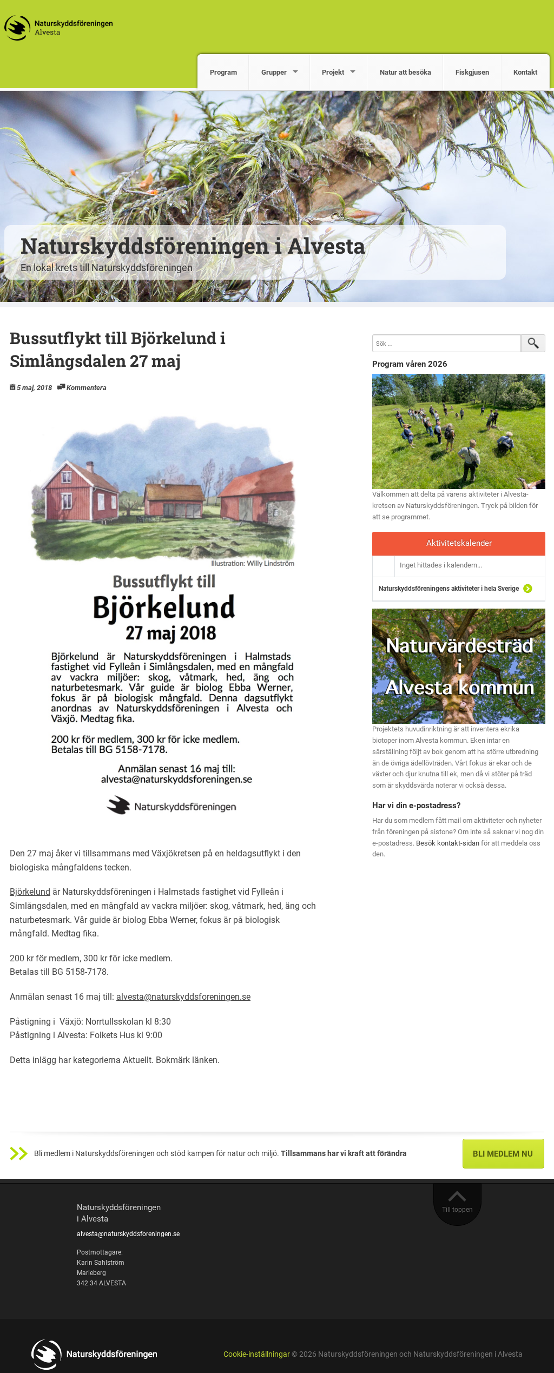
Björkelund (30, 892)
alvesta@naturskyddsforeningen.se (183, 997)
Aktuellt (137, 1060)
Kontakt (525, 72)
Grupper (274, 72)
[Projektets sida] (458, 666)
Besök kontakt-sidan (447, 843)
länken (204, 1060)
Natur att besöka (405, 72)
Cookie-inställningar (256, 1354)
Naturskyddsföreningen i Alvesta (193, 245)
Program (223, 72)
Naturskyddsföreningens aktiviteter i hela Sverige (449, 588)
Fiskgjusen (472, 72)
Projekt (333, 72)
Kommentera (87, 388)
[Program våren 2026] (458, 431)
